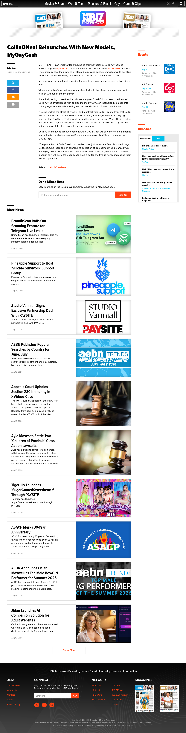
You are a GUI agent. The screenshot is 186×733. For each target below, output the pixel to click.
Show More (69, 650)
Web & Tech (76, 3)
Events (143, 54)
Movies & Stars (55, 3)
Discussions (145, 138)
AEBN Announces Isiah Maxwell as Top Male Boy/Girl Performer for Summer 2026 (34, 573)
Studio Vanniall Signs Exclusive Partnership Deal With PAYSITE (32, 310)
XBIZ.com (96, 685)
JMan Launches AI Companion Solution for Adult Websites (30, 615)
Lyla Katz (11, 68)
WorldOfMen (114, 68)
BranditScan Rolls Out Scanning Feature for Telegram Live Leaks (28, 226)
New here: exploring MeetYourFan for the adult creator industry (158, 157)
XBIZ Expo (117, 699)
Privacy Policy (13, 704)
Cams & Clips (132, 3)
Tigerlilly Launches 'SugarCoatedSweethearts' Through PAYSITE (32, 490)
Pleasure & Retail (99, 3)
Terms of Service (121, 725)
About (10, 699)
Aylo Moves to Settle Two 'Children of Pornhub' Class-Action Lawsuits (33, 440)
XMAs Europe (149, 103)
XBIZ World (97, 694)
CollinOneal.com (58, 167)
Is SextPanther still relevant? (155, 145)
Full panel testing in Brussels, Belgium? (156, 199)
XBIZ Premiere (98, 699)
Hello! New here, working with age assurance (158, 170)
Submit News (13, 685)
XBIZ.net (144, 129)
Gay (117, 3)
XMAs (115, 704)
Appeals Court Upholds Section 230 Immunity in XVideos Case (30, 391)
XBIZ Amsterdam (151, 65)
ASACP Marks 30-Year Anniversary (28, 529)
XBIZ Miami (117, 690)
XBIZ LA (116, 685)
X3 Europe (147, 84)
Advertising (12, 690)
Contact (11, 694)
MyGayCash (62, 68)
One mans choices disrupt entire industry (157, 183)
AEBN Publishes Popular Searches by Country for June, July (30, 349)
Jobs (158, 138)
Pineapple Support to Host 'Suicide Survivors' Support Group (32, 268)
